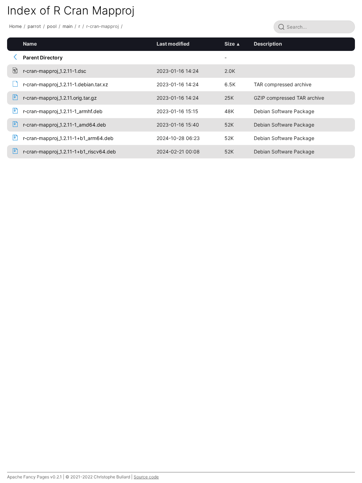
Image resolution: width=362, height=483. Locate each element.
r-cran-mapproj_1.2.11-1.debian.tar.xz (65, 84)
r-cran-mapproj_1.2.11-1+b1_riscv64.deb (69, 152)
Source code (146, 476)
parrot (34, 26)
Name (30, 44)
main (67, 26)
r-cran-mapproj (102, 26)
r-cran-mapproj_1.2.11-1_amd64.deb (64, 125)
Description (268, 44)
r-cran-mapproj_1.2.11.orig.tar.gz (60, 98)
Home (15, 26)
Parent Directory (43, 57)
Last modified (173, 44)
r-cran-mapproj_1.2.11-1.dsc (54, 71)
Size (229, 44)
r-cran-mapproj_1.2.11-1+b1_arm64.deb (68, 138)
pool (52, 26)
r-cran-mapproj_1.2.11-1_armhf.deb (63, 111)
